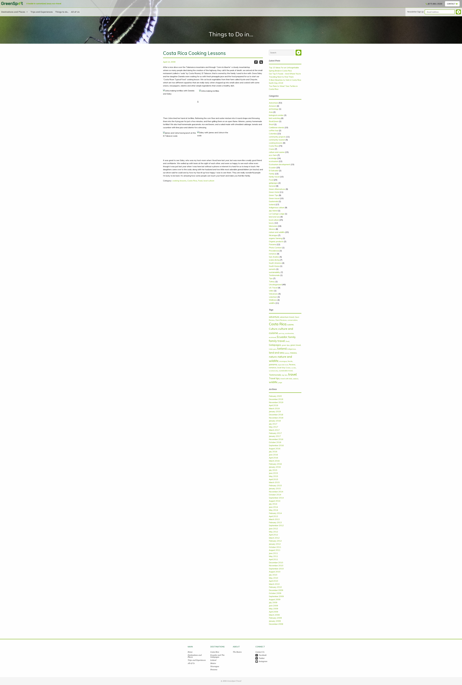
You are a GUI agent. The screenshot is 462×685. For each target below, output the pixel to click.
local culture (208, 180)
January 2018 (275, 421)
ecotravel (272, 337)
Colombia (273, 133)
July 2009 (273, 602)
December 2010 (276, 562)
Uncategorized (275, 284)
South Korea (274, 266)
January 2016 (275, 467)
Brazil (271, 124)
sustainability (274, 272)
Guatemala (273, 201)
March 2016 (274, 461)
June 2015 (273, 473)
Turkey (272, 281)
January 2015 (275, 488)
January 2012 (275, 544)
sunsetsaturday (273, 371)
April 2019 (273, 405)
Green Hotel (274, 192)
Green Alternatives (277, 189)
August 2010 (274, 571)
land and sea (274, 217)
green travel (295, 345)
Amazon (272, 106)
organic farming (275, 238)
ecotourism (273, 161)
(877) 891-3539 (435, 4)
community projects (277, 137)
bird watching (275, 118)
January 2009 (275, 621)
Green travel (274, 198)
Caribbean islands (276, 127)
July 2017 (273, 424)
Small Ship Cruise (283, 368)
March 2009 (274, 615)
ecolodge (273, 158)
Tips (271, 278)
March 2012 (274, 538)
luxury (271, 223)
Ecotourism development (279, 164)
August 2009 (274, 599)
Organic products (276, 241)
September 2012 (276, 525)
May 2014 (273, 510)
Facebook (262, 655)
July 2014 (273, 504)
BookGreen (274, 121)
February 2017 (275, 433)
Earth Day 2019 (276, 83)
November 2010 (276, 565)
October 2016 (275, 442)
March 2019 (274, 408)
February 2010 (275, 587)
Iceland (272, 204)
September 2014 (276, 498)
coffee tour (273, 130)
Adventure (273, 103)
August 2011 (274, 550)
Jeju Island (273, 210)
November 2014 (276, 491)
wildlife (272, 303)
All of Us (75, 11)
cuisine (290, 324)
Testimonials (274, 275)
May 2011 (273, 556)
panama (273, 364)
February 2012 (275, 541)
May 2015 (273, 476)
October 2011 (275, 547)
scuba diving (274, 260)
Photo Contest (275, 247)
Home (190, 652)
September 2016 (276, 445)
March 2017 (274, 430)
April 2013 (273, 516)
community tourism (277, 140)
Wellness (273, 300)
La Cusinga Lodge (276, 214)
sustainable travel (286, 371)
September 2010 (276, 568)
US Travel (273, 287)
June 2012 (273, 528)
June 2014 (273, 507)
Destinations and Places (13, 11)
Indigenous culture (276, 207)
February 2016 (275, 464)
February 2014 (275, 513)
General (272, 186)
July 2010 (273, 575)
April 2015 (273, 479)
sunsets (272, 269)
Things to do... (62, 11)
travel (292, 374)
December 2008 (276, 624)
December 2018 (276, 414)
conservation (292, 320)
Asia (271, 112)
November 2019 (276, 402)
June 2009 (273, 605)
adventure (274, 316)
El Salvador (274, 170)
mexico (293, 353)
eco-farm (273, 155)
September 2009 (276, 596)
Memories (273, 226)
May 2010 (273, 578)
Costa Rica (192, 180)
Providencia (274, 250)
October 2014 (275, 494)
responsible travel (283, 365)
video (271, 290)
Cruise (271, 149)
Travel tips (274, 378)
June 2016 (273, 454)
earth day (281, 333)
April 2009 (273, 612)
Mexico (272, 229)
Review (292, 364)
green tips (286, 345)
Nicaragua (273, 235)
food (287, 341)
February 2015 (275, 485)
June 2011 (273, 553)
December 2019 (276, 399)
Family (271, 173)
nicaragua (283, 361)
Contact (451, 4)
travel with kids (286, 379)
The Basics (237, 652)
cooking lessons (179, 180)
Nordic (290, 361)
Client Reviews (281, 320)
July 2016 (273, 451)
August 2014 (274, 501)
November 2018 (276, 418)
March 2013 (274, 519)
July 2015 (273, 470)
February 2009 (275, 618)
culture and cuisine (277, 152)
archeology (273, 109)
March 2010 (274, 584)
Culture (273, 328)
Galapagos (275, 344)
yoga (280, 382)
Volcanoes (273, 294)
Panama (272, 244)
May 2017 (273, 427)
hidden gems (272, 349)
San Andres (274, 257)
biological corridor (276, 115)
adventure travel (287, 317)
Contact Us (259, 652)
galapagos (273, 183)
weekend (295, 379)
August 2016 (274, 448)
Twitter (262, 658)
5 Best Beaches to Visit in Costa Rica (285, 80)
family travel (274, 176)
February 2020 (275, 396)
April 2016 (273, 457)
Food (200, 180)
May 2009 (273, 608)
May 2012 (273, 531)
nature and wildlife (277, 232)
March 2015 (274, 482)
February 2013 (275, 522)
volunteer (273, 297)
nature (273, 356)
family (291, 337)
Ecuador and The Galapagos (217, 656)
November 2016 (276, 439)
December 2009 (276, 590)
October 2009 (275, 593)
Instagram (263, 661)
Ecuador (272, 167)
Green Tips (273, 195)
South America (275, 263)
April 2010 (273, 581)
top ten (284, 375)
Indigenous (291, 349)
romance (272, 253)
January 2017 (275, 436)
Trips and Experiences (41, 11)
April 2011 (273, 559)
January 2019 (275, 411)
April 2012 (273, 534)
